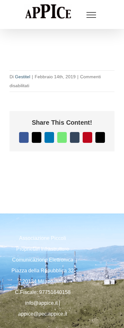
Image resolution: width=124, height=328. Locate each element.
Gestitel (22, 76)
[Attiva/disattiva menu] (91, 15)
